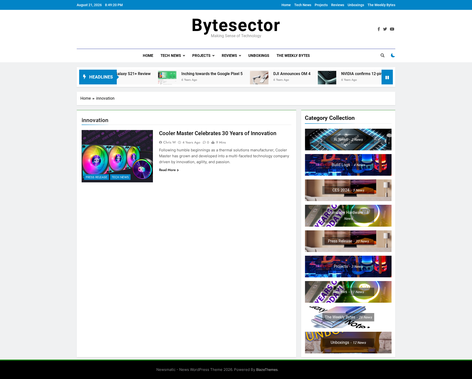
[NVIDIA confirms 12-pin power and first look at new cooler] (309, 80)
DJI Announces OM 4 (274, 73)
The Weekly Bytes (381, 5)
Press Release (96, 177)
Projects (321, 5)
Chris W (169, 142)
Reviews (337, 5)
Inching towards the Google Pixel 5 (194, 73)
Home (286, 5)
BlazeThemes (267, 369)
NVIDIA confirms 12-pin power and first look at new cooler (374, 73)
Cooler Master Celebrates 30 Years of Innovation (217, 133)
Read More (167, 169)
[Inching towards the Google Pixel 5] (149, 80)
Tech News (302, 5)
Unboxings (356, 5)
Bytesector (236, 25)
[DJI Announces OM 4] (241, 80)
